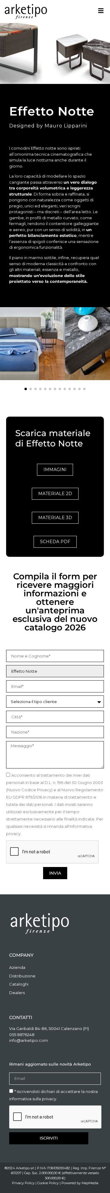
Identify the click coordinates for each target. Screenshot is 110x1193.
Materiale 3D (55, 517)
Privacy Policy (23, 1183)
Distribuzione (22, 975)
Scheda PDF (55, 541)
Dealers (17, 992)
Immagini (55, 469)
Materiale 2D (55, 493)
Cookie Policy (48, 1183)
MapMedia (90, 1183)
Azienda (17, 967)
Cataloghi (18, 984)
